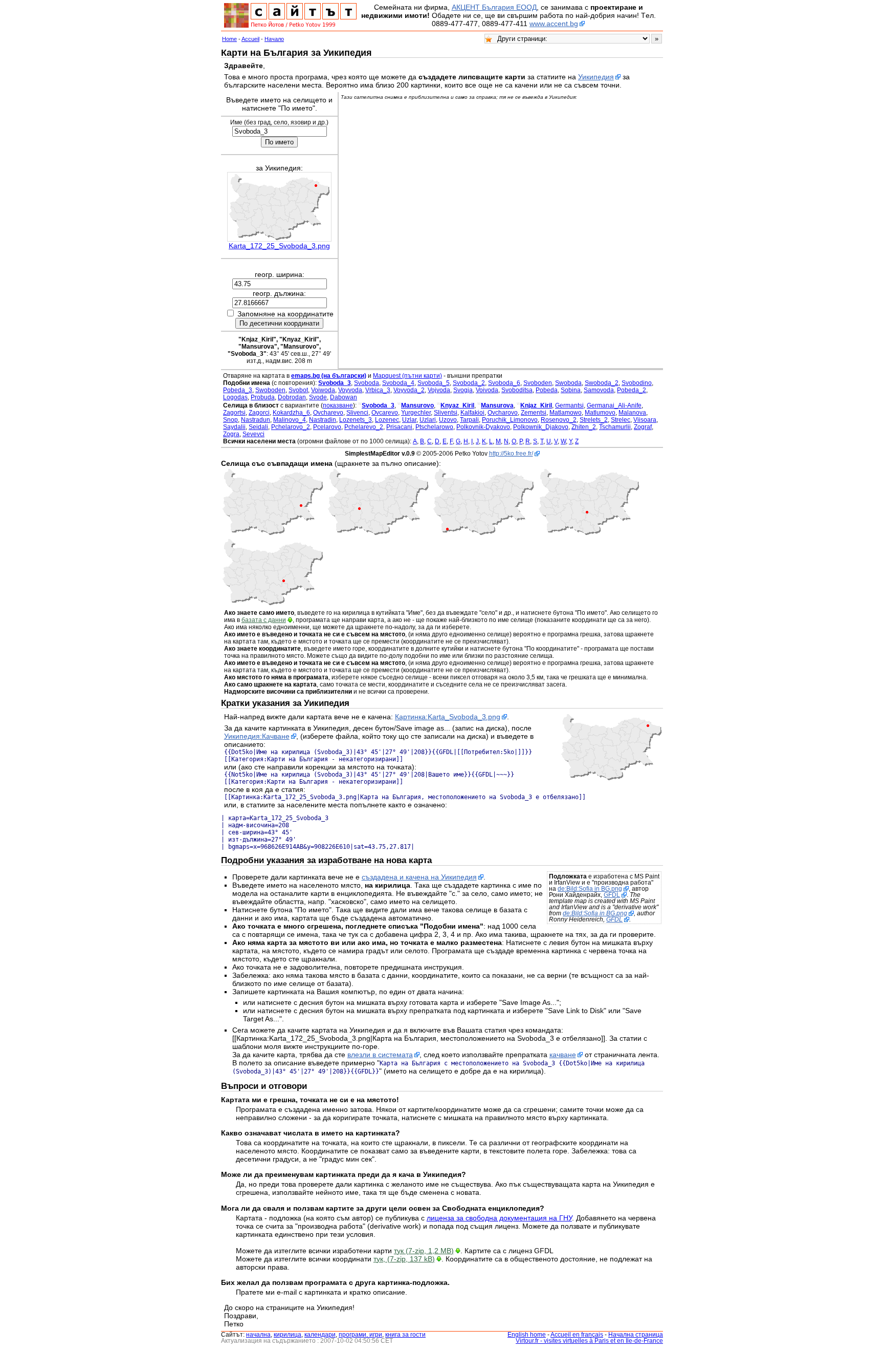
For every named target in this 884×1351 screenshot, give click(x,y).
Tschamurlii (615, 427)
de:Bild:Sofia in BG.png (590, 889)
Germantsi (569, 405)
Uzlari (427, 419)
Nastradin (322, 419)
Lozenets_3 (355, 419)
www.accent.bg (553, 23)
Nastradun (255, 419)
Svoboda (366, 383)
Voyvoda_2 (409, 390)
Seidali (258, 427)
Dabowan (343, 397)
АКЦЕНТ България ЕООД (494, 7)
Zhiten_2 (583, 427)
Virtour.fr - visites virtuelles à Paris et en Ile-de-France (589, 1341)
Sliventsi (445, 412)
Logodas (235, 397)
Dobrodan (292, 397)
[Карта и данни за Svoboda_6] (272, 603)
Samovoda (599, 390)
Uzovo (448, 419)
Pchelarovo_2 (290, 427)
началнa (258, 1335)
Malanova (632, 412)
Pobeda (547, 390)
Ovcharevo (328, 412)
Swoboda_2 (601, 383)
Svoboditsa (517, 390)
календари (320, 1335)
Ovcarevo (384, 412)
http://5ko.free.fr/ (511, 453)
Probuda (263, 397)
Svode (318, 397)
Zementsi (533, 412)
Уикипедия (596, 77)
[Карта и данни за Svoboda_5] (588, 533)
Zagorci (259, 412)
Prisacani (399, 427)
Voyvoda (350, 390)
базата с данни (263, 620)
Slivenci (357, 412)
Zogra (231, 434)
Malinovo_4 (289, 419)
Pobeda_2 (631, 390)
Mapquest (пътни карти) (407, 375)
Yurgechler (416, 412)
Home (229, 39)
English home (526, 1335)
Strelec (620, 419)
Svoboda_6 (504, 383)
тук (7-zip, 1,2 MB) (424, 1251)
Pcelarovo (327, 427)
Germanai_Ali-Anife (614, 405)
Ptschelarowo (434, 427)
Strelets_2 (594, 419)
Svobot (298, 390)
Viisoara (644, 419)
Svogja (463, 390)
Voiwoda (323, 390)
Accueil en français (576, 1335)
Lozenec (387, 419)
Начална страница (635, 1335)
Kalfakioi (472, 412)
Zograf (643, 427)
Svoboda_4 (398, 383)
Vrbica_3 (377, 390)
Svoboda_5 (433, 383)
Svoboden (537, 383)
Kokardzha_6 (291, 412)
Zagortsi (234, 412)
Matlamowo (565, 412)
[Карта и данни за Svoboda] (378, 533)
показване (338, 405)
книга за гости (405, 1335)
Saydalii (234, 427)
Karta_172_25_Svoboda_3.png (279, 246)
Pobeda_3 (237, 390)
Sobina (571, 390)
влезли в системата (380, 1054)
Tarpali (469, 419)
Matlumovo (600, 412)
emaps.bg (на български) (328, 375)
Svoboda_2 (469, 383)
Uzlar (409, 419)
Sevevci (253, 434)
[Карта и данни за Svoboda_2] (272, 533)
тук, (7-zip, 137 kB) (404, 1259)
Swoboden (270, 390)
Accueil (250, 39)
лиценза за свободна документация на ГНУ (499, 1218)
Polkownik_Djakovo (540, 427)
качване (562, 1054)
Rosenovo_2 (559, 419)
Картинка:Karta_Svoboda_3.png (447, 717)
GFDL (612, 895)
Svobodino (637, 383)
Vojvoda (439, 390)
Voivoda (487, 390)
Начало (274, 39)
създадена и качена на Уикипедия (419, 877)
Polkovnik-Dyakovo (483, 427)
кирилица (287, 1335)
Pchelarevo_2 (363, 427)
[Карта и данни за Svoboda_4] (483, 533)
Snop (230, 419)
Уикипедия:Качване (257, 736)
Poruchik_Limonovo (510, 419)
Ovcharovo (503, 412)
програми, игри (360, 1335)
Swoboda (568, 383)
